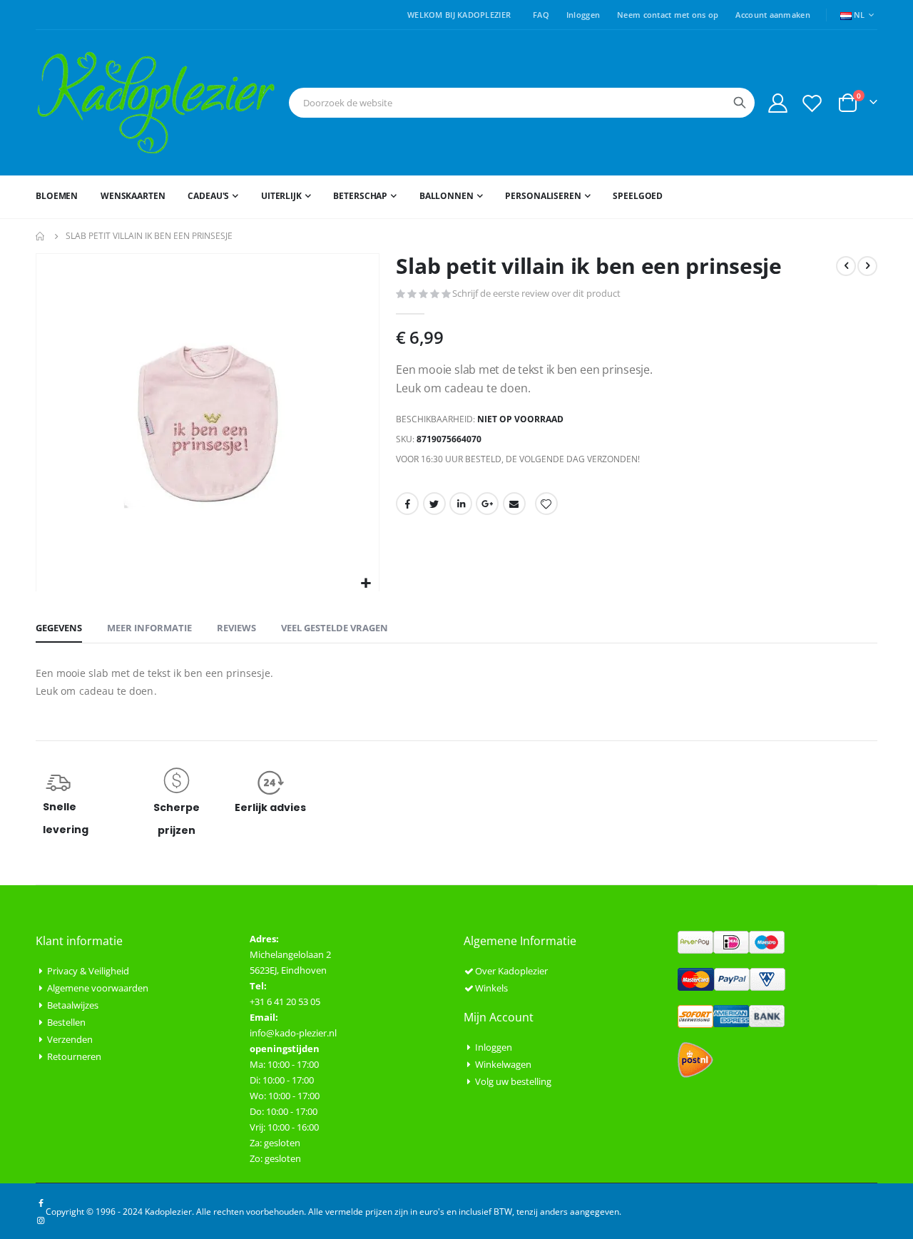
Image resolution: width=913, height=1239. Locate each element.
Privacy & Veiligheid (88, 970)
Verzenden (70, 1039)
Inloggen (583, 14)
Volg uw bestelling (513, 1081)
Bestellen (66, 1022)
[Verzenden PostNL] (695, 1058)
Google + (487, 503)
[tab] (59, 628)
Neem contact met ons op (667, 14)
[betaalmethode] (731, 940)
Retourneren (74, 1056)
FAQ (541, 14)
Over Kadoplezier (511, 970)
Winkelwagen (503, 1064)
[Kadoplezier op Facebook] (41, 1202)
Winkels (491, 987)
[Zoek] (739, 103)
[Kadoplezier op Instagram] (41, 1219)
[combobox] (522, 103)
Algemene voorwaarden (97, 987)
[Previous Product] (846, 266)
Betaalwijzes (72, 1005)
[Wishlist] (812, 103)
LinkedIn (460, 503)
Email (514, 503)
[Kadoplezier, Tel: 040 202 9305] (156, 102)
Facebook (407, 503)
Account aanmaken (772, 14)
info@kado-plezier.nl (293, 1032)
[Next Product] (867, 266)
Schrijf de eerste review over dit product (536, 293)
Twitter (434, 503)
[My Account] (777, 103)
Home (41, 236)
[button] (366, 583)
